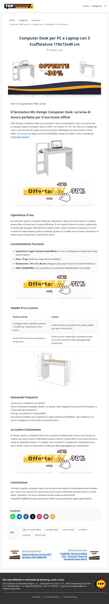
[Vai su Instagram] (39, 516)
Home (86, 6)
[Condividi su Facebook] (26, 516)
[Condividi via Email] (46, 516)
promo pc (36, 20)
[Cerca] (105, 6)
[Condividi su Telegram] (19, 516)
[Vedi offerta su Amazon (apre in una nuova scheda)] (54, 159)
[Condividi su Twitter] (32, 516)
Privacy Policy (52, 596)
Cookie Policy (70, 596)
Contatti (36, 596)
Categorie (97, 6)
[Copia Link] (52, 516)
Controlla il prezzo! (20, 136)
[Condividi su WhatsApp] (12, 516)
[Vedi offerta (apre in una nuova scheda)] (54, 77)
